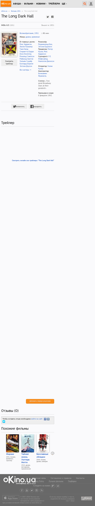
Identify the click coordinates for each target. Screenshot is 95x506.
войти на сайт (36, 419)
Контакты (80, 478)
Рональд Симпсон (27, 57)
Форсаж (10, 454)
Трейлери (54, 4)
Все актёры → (25, 70)
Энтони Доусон (26, 66)
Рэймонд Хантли (26, 59)
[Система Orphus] (87, 498)
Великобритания (26, 33)
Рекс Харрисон (26, 44)
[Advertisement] (27, 280)
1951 (36, 33)
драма (28, 37)
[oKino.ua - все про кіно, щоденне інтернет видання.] (6, 3)
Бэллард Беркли (26, 64)
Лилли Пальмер (26, 47)
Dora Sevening (25, 54)
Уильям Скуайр (26, 61)
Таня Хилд (24, 49)
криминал (36, 37)
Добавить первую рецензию (40, 401)
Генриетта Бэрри (27, 52)
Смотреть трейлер (9, 62)
